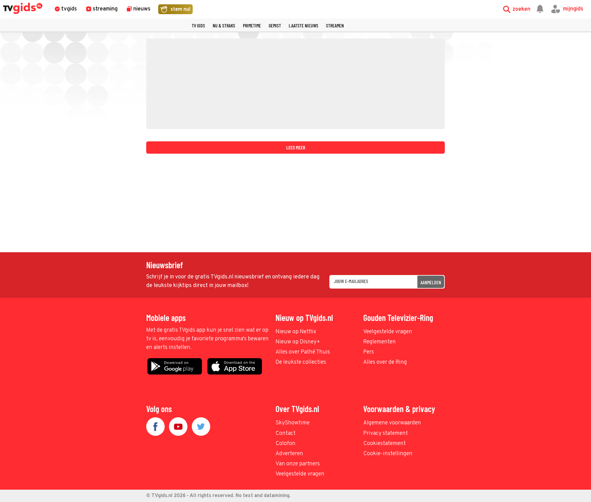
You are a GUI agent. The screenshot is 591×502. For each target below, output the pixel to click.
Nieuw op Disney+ (297, 342)
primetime (252, 25)
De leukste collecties (300, 362)
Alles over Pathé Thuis (302, 352)
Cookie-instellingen (387, 453)
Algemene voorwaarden (392, 423)
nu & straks (224, 25)
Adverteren (289, 453)
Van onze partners (297, 464)
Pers (368, 352)
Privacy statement (385, 433)
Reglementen (379, 342)
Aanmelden (430, 282)
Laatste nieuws (303, 25)
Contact (285, 433)
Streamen (335, 25)
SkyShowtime (292, 423)
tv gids (198, 25)
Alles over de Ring (385, 362)
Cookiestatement (384, 443)
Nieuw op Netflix (295, 331)
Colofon (285, 443)
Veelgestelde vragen (387, 331)
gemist (275, 25)
